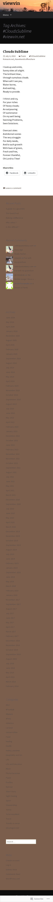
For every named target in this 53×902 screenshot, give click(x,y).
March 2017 (11, 631)
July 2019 (10, 554)
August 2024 (11, 363)
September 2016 (13, 654)
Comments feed (13, 874)
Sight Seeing (11, 796)
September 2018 (13, 572)
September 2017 (13, 604)
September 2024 (13, 358)
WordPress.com (13, 878)
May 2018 (10, 581)
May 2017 (10, 622)
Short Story (11, 791)
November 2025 (13, 335)
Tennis (8, 809)
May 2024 (10, 376)
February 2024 (12, 385)
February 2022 (12, 449)
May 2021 (10, 486)
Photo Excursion (13, 773)
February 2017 (12, 636)
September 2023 (13, 399)
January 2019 (11, 568)
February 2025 (12, 349)
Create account (12, 860)
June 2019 (10, 558)
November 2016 (13, 645)
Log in (8, 865)
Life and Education (14, 764)
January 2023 (11, 431)
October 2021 (12, 463)
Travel (8, 818)
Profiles (9, 782)
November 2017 (13, 599)
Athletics (10, 723)
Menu (6, 14)
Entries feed (11, 869)
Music (8, 768)
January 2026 (11, 331)
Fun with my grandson (24, 270)
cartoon (9, 727)
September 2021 (13, 467)
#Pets (8, 718)
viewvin (17, 258)
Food (8, 737)
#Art (8, 705)
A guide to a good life (15, 208)
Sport (8, 800)
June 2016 (10, 668)
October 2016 (12, 649)
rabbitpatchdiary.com (23, 245)
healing (9, 741)
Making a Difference (14, 218)
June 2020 (10, 513)
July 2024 (10, 367)
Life (7, 759)
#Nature (9, 714)
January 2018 (11, 595)
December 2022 (13, 436)
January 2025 (11, 354)
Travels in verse (13, 823)
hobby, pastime (13, 750)
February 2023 (12, 426)
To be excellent (12, 814)
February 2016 (12, 686)
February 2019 (12, 563)
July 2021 (10, 477)
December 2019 (13, 531)
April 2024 (10, 381)
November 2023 (13, 390)
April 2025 (10, 345)
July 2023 (10, 408)
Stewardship (11, 805)
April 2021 (10, 490)
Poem (23, 56)
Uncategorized (12, 828)
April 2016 (10, 677)
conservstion (12, 732)
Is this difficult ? (12, 227)
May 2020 (10, 517)
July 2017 (10, 613)
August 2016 (11, 659)
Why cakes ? (11, 222)
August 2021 (11, 472)
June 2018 (10, 577)
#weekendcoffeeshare (25, 59)
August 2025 (11, 340)
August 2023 (11, 404)
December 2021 (13, 454)
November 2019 (13, 536)
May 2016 (10, 672)
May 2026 (10, 322)
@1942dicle (19, 275)
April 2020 (10, 522)
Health (8, 746)
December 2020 (13, 499)
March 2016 (11, 681)
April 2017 (10, 627)
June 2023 (10, 413)
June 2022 (10, 445)
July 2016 (10, 663)
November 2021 (13, 458)
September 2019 (13, 545)
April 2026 (10, 326)
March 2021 (11, 495)
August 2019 (11, 549)
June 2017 (10, 618)
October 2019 (12, 540)
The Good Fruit (12, 213)
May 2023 (10, 417)
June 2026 (10, 317)
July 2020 (10, 508)
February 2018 (12, 590)
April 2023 (10, 422)
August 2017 (11, 608)
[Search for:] (47, 15)
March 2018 (11, 586)
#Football (10, 709)
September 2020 (13, 504)
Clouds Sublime (15, 52)
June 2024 (10, 372)
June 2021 (10, 481)
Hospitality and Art (14, 755)
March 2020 (11, 527)
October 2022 (12, 440)
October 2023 (12, 395)
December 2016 (13, 640)
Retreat (9, 787)
